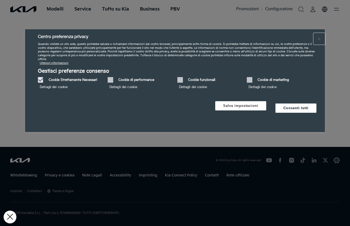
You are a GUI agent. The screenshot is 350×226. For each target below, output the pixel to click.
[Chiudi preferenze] (10, 217)
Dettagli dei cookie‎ (54, 87)
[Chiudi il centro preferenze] (319, 38)
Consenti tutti (295, 108)
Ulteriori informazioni (54, 63)
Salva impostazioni (241, 106)
